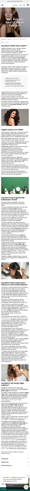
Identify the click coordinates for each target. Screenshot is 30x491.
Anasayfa (3, 39)
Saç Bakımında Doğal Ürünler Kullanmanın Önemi (13, 80)
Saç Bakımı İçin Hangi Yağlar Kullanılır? (15, 86)
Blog (9, 39)
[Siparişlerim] (24, 5)
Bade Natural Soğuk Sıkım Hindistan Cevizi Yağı (14, 438)
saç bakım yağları (17, 251)
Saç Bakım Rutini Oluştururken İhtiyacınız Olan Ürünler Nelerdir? (14, 83)
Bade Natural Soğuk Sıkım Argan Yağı (13, 399)
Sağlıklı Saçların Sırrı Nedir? (12, 78)
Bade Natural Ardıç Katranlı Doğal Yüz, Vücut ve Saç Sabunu (14, 318)
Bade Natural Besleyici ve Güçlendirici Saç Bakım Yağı (13, 447)
